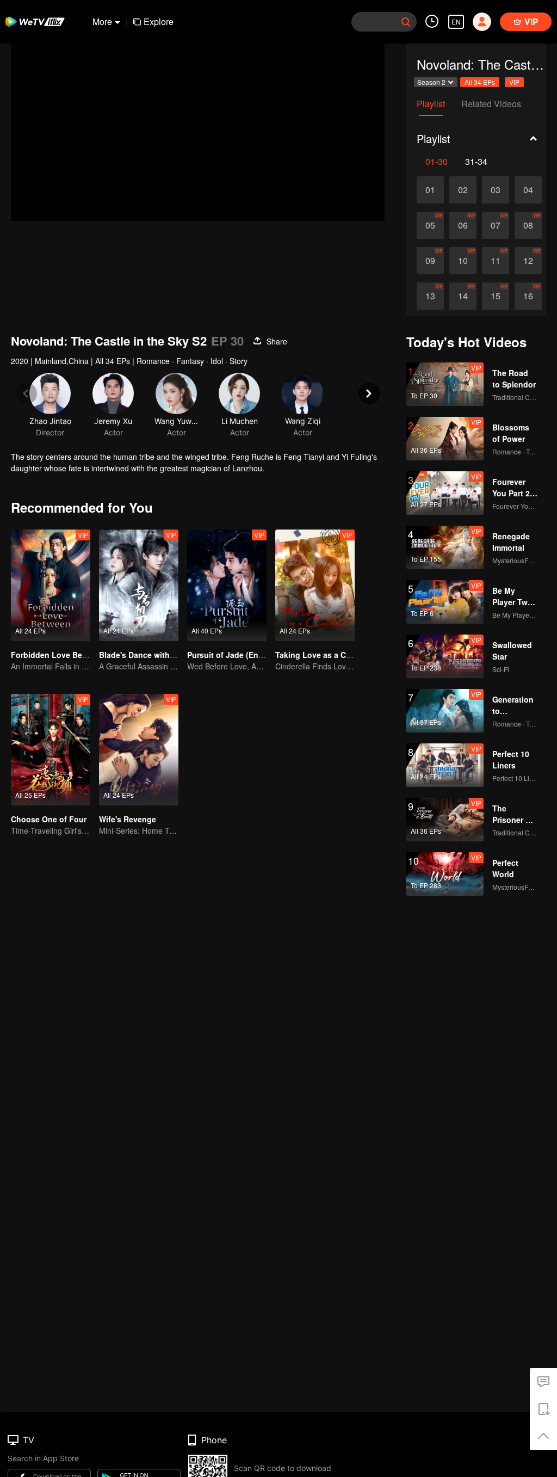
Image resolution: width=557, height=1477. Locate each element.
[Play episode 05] (430, 225)
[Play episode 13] (430, 296)
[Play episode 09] (430, 260)
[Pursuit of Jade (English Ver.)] (227, 585)
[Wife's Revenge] (138, 749)
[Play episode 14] (462, 296)
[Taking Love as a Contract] (315, 585)
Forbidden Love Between (57, 654)
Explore (159, 21)
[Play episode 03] (495, 190)
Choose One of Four (48, 819)
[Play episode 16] (528, 296)
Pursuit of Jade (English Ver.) (241, 654)
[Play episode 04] (528, 190)
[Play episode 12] (528, 260)
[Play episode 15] (495, 296)
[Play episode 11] (495, 260)
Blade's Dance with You (142, 654)
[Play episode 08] (528, 225)
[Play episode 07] (495, 225)
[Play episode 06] (462, 225)
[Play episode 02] (462, 190)
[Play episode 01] (430, 190)
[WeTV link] (35, 21)
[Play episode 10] (462, 260)
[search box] (405, 21)
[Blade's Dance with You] (138, 585)
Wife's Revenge (127, 819)
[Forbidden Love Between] (50, 585)
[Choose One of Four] (50, 749)
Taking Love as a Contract (324, 654)
